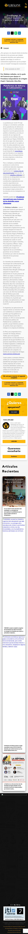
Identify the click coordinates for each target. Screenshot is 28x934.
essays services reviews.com (11, 354)
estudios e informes (16, 175)
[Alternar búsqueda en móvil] (25, 4)
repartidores (18, 151)
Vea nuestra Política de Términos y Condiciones (14, 928)
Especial (6, 48)
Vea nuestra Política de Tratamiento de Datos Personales (14, 926)
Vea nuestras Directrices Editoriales (14, 932)
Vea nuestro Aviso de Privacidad (14, 930)
